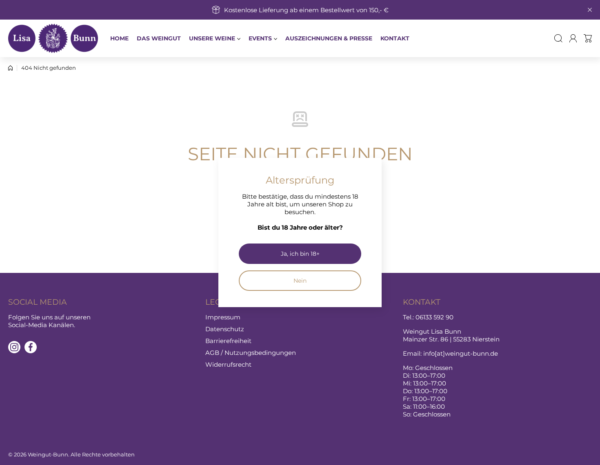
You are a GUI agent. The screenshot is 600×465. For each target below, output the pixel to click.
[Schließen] (590, 10)
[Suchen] (558, 38)
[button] (588, 38)
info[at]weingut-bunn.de (460, 353)
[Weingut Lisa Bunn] (53, 38)
